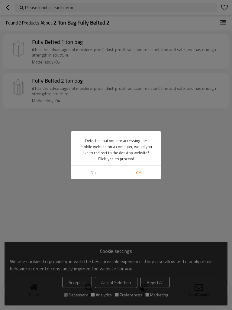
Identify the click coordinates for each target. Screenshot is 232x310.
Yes (138, 172)
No (93, 172)
